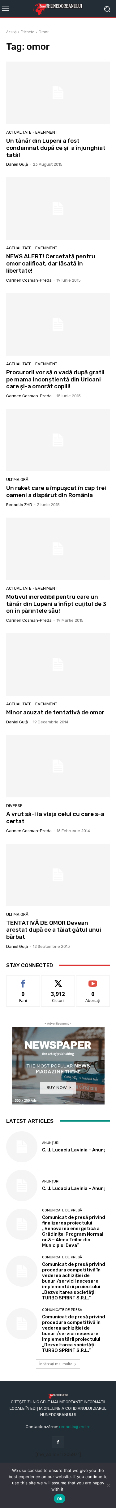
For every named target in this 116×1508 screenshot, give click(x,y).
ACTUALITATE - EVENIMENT (31, 132)
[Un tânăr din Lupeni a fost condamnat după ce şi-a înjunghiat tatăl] (58, 93)
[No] (108, 1485)
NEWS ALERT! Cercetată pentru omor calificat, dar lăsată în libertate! (50, 263)
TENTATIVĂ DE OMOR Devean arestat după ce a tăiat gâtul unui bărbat (53, 930)
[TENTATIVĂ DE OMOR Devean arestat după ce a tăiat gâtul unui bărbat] (58, 875)
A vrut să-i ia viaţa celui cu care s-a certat (55, 817)
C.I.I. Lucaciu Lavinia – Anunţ (73, 1150)
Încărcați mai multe (55, 1364)
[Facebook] (58, 1442)
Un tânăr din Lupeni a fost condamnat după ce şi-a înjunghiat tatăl (55, 148)
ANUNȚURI (50, 1143)
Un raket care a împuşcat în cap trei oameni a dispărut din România (56, 491)
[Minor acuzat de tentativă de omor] (58, 664)
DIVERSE (14, 806)
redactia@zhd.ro (75, 1426)
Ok (59, 1498)
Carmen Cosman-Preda (29, 280)
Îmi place (23, 980)
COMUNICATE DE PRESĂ (62, 1210)
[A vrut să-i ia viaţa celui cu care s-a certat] (58, 766)
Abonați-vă (93, 980)
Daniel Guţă (17, 164)
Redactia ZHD (19, 504)
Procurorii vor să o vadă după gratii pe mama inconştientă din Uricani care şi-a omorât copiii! (55, 379)
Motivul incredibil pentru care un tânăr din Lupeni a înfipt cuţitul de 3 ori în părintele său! (56, 604)
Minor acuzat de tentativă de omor (55, 712)
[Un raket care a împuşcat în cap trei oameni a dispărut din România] (58, 440)
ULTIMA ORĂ (17, 479)
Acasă (11, 32)
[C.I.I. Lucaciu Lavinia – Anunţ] (21, 1147)
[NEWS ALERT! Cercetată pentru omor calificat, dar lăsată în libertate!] (58, 208)
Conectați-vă (58, 980)
